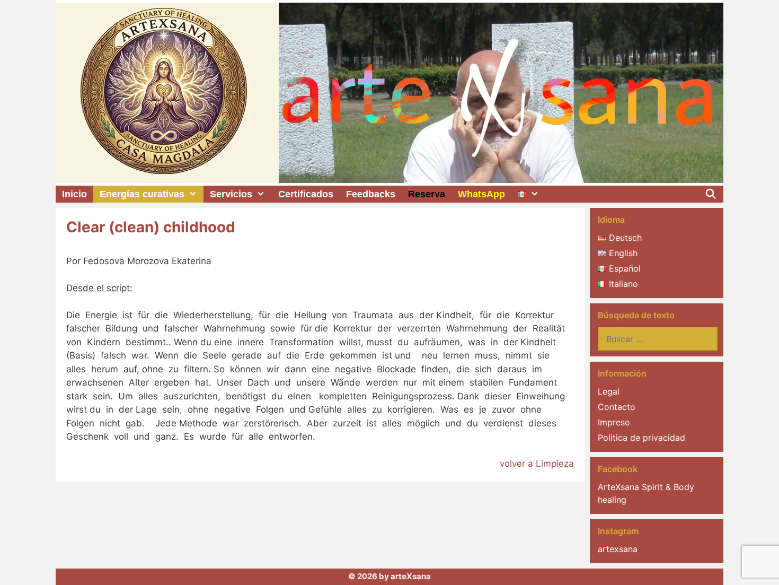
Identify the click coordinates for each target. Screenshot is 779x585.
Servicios (231, 194)
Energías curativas (142, 194)
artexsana (618, 549)
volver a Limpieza (537, 463)
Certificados (305, 194)
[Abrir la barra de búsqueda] (710, 194)
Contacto (616, 406)
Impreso (614, 422)
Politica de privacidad (641, 437)
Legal (608, 391)
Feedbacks (370, 194)
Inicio (74, 194)
